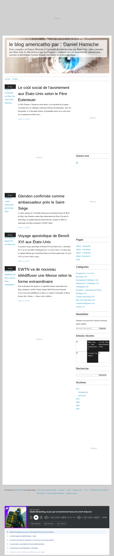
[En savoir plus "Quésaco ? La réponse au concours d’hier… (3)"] (103, 357)
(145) (81, 276)
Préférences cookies (71, 493)
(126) (87, 280)
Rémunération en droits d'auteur (99, 490)
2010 (77, 399)
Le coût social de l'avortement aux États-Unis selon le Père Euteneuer (43, 93)
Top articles (61, 490)
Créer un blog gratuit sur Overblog (47, 490)
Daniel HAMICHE (18, 490)
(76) (87, 283)
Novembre (81, 392)
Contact (15, 79)
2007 (77, 409)
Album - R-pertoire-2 (83, 256)
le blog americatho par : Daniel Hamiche (54, 44)
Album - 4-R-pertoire (83, 249)
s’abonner (37, 523)
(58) (82, 286)
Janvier (80, 395)
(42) (85, 303)
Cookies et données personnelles (55, 493)
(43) (85, 300)
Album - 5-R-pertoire (83, 253)
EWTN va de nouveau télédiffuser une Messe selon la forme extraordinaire (44, 275)
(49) (85, 296)
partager (50, 523)
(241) (85, 273)
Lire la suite (24, 119)
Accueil (7, 79)
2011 (77, 389)
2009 (77, 402)
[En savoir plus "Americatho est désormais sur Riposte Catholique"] (81, 346)
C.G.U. (87, 490)
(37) (80, 306)
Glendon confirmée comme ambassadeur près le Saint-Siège (41, 202)
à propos (63, 523)
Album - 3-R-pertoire (83, 246)
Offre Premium (41, 493)
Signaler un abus (77, 490)
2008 (77, 405)
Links (78, 259)
